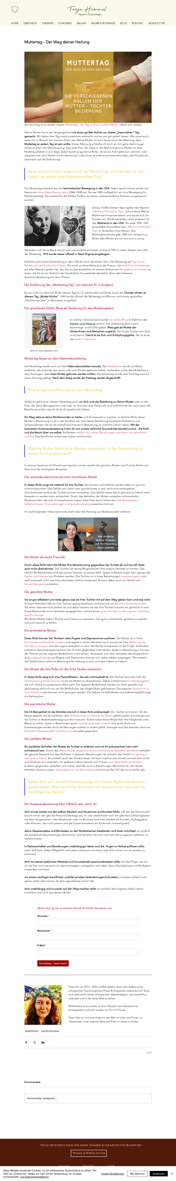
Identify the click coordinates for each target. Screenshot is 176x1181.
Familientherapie (50, 1030)
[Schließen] (172, 1173)
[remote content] (88, 934)
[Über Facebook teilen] (26, 1042)
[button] (47, 23)
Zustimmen (159, 1173)
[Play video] (88, 534)
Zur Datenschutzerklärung (34, 1176)
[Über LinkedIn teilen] (43, 1042)
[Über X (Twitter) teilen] (34, 1042)
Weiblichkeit (31, 1030)
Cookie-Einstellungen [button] (112, 1173)
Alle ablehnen (137, 1173)
